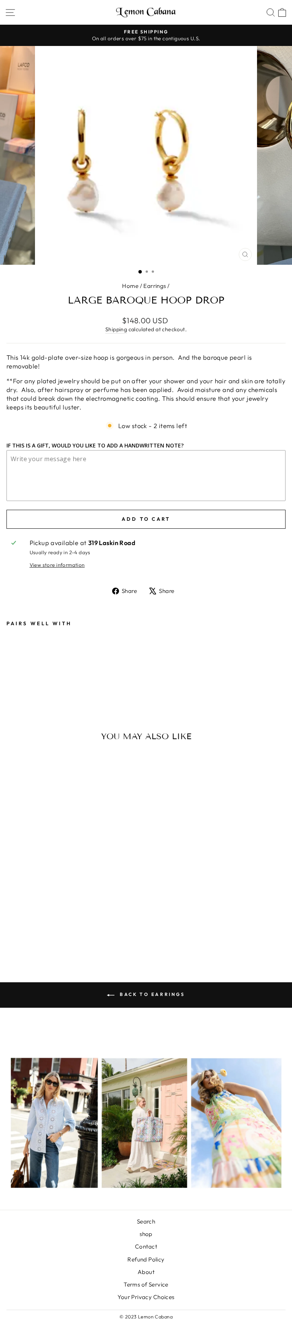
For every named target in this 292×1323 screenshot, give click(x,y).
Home (130, 285)
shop (146, 1234)
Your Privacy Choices (145, 1297)
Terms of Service (146, 1284)
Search (146, 1221)
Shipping (116, 329)
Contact (146, 1246)
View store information (57, 565)
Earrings (154, 285)
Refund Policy (145, 1259)
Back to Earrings (151, 994)
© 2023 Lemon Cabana (146, 1317)
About (146, 1272)
